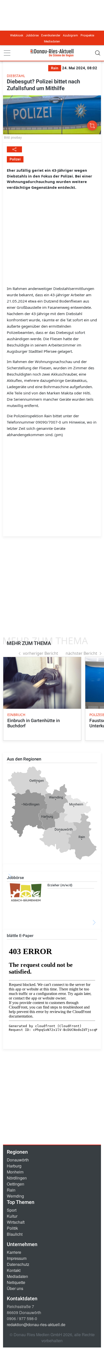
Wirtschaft (15, 1222)
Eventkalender (50, 35)
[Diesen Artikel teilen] (14, 149)
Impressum (17, 1258)
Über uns (15, 1288)
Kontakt (13, 1270)
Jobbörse (32, 35)
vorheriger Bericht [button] (40, 653)
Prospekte (87, 35)
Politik (12, 1228)
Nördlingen (17, 1178)
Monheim (15, 1172)
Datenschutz (18, 1264)
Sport (11, 1210)
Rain (11, 1190)
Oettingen (15, 1184)
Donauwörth (18, 1160)
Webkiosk (16, 35)
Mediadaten (52, 41)
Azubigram (70, 35)
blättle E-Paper (20, 935)
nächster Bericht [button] (81, 653)
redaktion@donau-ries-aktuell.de (36, 1324)
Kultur (12, 1216)
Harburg (14, 1166)
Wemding (15, 1196)
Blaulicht (14, 1234)
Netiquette (16, 1282)
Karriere (14, 1252)
